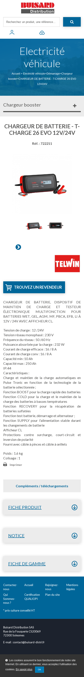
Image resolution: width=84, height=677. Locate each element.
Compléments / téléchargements (42, 486)
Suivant (18, 247)
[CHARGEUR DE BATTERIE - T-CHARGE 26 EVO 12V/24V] (34, 225)
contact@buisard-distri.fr (29, 642)
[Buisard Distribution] (42, 8)
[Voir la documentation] (42, 33)
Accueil (16, 73)
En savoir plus (24, 669)
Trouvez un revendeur (38, 287)
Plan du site (52, 594)
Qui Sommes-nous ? (9, 598)
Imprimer (16, 465)
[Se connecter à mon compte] (12, 33)
